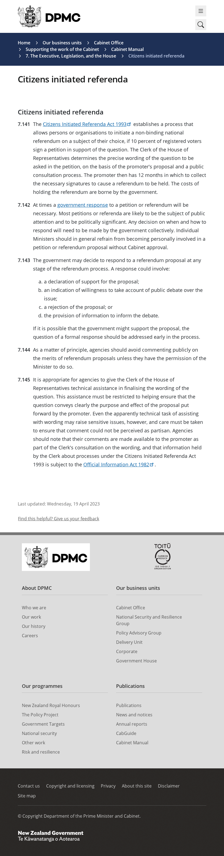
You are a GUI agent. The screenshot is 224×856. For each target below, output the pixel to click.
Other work (33, 743)
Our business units (62, 43)
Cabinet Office (108, 43)
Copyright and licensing (70, 786)
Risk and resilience (41, 752)
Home (24, 43)
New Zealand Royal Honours (51, 705)
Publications (130, 686)
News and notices (134, 715)
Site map (27, 796)
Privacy (108, 786)
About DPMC (37, 588)
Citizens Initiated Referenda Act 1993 (84, 124)
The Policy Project (40, 715)
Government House (136, 661)
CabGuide (126, 733)
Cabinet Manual (127, 49)
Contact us (29, 786)
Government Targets (43, 724)
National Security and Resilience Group (149, 620)
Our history (33, 626)
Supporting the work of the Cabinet (62, 49)
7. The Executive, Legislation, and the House (71, 56)
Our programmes (42, 686)
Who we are (34, 608)
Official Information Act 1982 (116, 464)
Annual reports (131, 724)
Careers (30, 636)
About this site (137, 786)
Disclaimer (169, 786)
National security (39, 733)
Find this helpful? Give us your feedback (58, 519)
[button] (200, 24)
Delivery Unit (129, 642)
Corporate (126, 651)
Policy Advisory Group (138, 633)
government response (82, 205)
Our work (31, 617)
